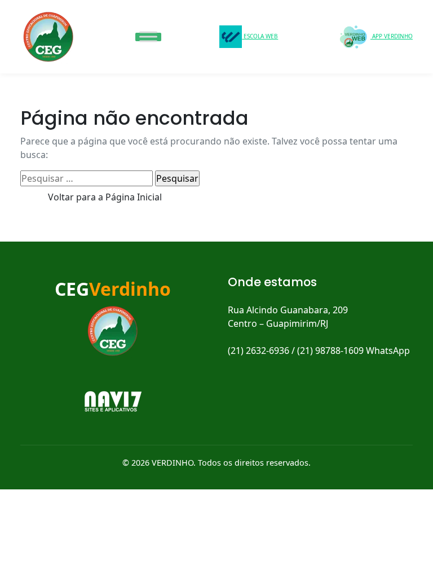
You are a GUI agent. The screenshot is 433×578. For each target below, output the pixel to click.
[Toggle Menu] (148, 36)
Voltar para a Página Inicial (105, 197)
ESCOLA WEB (260, 36)
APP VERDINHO (391, 36)
